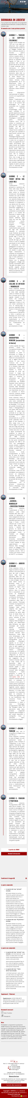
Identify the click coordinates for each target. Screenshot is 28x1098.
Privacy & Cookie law (14, 1094)
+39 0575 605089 (16, 1066)
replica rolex (16, 677)
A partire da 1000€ (14, 850)
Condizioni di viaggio (7, 878)
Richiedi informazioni (14, 854)
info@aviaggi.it (15, 1069)
